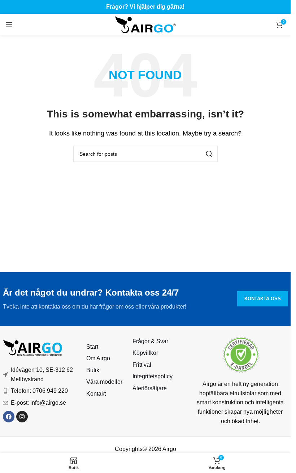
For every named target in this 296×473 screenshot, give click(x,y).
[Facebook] (8, 416)
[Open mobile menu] (9, 24)
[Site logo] (145, 24)
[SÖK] (209, 154)
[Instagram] (22, 416)
